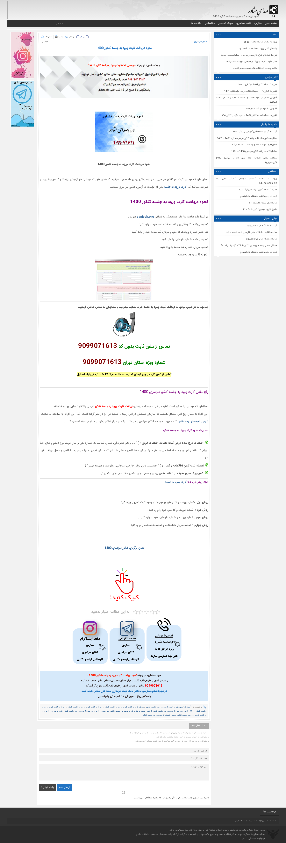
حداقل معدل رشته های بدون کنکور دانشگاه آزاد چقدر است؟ (249, 245)
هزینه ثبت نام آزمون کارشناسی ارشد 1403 (257, 190)
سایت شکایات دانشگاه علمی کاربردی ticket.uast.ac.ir (251, 232)
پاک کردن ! (47, 787)
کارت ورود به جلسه (175, 187)
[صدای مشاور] (262, 9)
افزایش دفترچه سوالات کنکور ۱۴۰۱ (261, 109)
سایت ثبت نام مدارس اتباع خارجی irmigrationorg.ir (251, 61)
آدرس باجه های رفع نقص (192, 421)
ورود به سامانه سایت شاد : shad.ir (260, 42)
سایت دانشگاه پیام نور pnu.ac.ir (261, 239)
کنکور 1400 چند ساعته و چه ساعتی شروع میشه (254, 145)
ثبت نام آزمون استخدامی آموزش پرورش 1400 (255, 132)
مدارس (258, 23)
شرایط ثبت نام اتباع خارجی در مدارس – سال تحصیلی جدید (249, 55)
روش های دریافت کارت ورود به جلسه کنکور (123, 707)
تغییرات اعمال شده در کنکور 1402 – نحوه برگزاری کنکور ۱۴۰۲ (249, 115)
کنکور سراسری (243, 23)
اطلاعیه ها (196, 23)
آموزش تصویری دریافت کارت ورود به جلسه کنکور (168, 707)
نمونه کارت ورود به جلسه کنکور (156, 715)
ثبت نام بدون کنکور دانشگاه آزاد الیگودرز (258, 252)
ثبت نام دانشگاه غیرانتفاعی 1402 (261, 226)
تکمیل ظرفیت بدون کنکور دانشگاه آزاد (259, 209)
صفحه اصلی (271, 23)
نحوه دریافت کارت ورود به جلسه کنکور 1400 (124, 48)
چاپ (61, 37)
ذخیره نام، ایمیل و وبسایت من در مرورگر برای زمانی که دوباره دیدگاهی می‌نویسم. (171, 798)
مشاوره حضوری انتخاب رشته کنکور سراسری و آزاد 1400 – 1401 (247, 138)
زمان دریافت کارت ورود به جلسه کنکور (84, 707)
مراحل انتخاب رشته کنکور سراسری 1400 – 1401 (254, 151)
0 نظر (71, 37)
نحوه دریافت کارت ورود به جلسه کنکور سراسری (123, 711)
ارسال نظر (64, 787)
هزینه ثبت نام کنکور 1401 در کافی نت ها (258, 84)
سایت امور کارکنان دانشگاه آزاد (263, 203)
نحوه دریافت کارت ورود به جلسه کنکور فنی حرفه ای (75, 711)
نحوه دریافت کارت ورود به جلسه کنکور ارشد (167, 711)
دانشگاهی (209, 23)
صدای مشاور (236, 830)
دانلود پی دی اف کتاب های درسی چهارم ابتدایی (254, 68)
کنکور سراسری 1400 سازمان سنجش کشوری (255, 821)
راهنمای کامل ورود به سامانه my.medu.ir (257, 48)
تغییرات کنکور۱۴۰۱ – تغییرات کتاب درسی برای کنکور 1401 (250, 91)
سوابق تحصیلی (225, 23)
